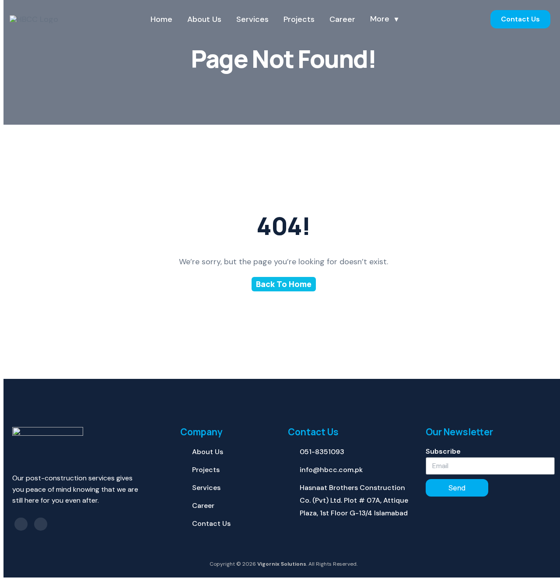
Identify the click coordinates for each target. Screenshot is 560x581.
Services (252, 19)
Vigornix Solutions (281, 563)
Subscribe (443, 451)
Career (342, 19)
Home (161, 19)
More (379, 19)
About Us (204, 19)
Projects (299, 19)
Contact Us (520, 19)
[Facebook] (21, 524)
